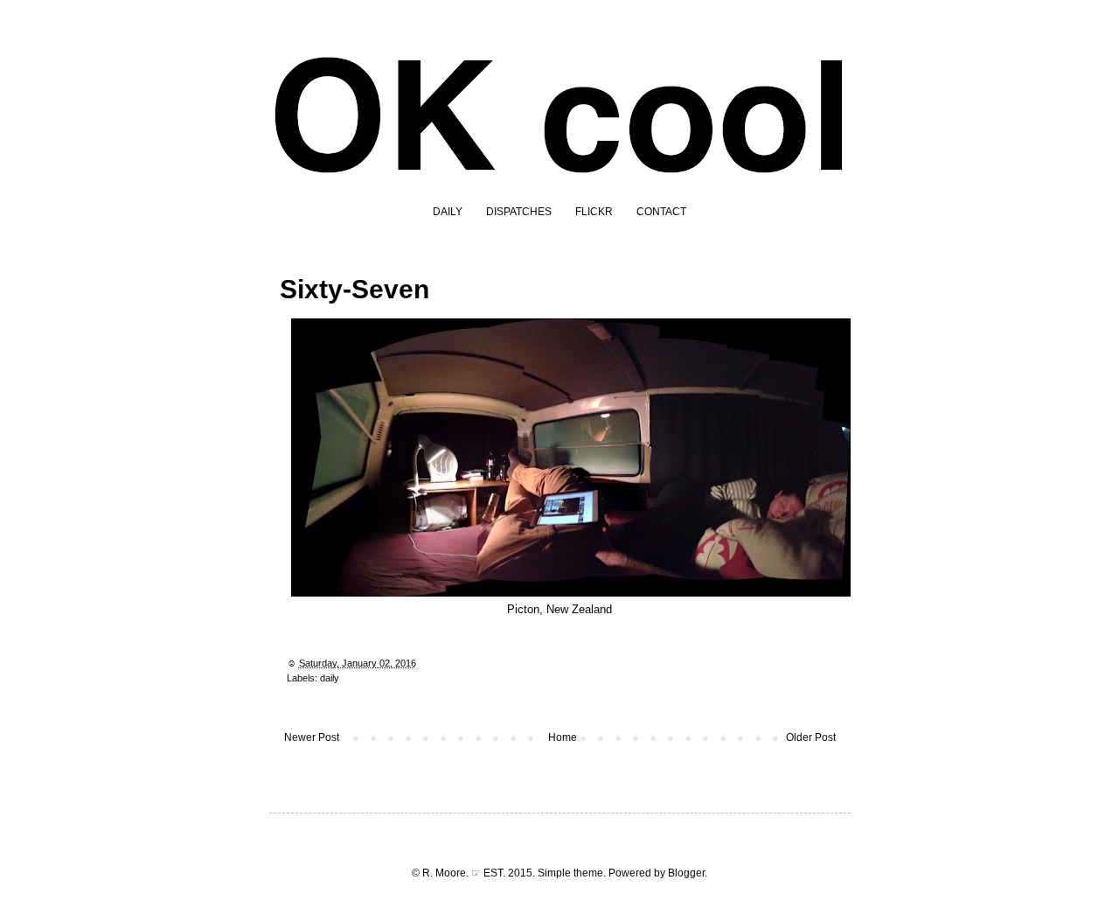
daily (329, 678)
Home (562, 737)
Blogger (686, 873)
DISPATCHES (519, 212)
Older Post (811, 737)
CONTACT (661, 212)
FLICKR (594, 212)
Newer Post (311, 737)
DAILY (447, 212)
